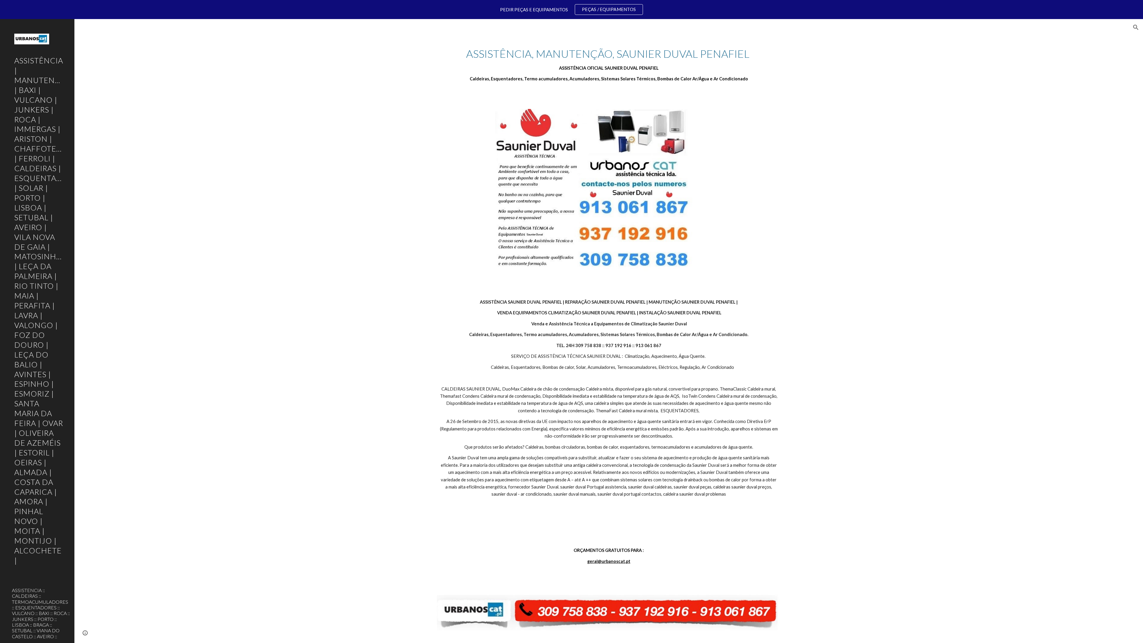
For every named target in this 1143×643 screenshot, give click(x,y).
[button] (1136, 27)
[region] (571, 9)
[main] (608, 64)
